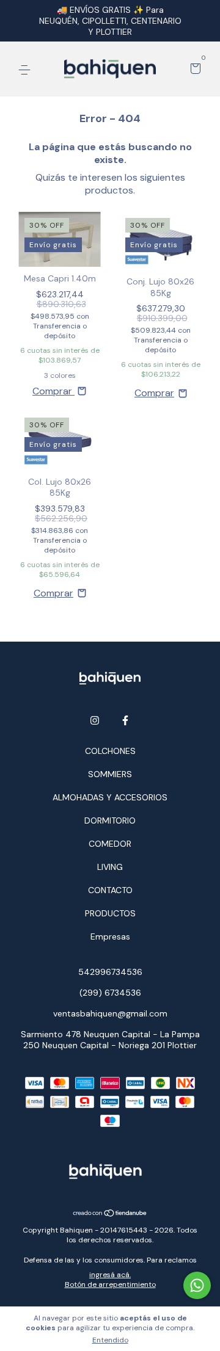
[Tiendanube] (110, 1214)
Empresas (110, 936)
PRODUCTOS (110, 913)
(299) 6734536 (110, 992)
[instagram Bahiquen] (95, 720)
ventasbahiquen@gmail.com (110, 1013)
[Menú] (26, 69)
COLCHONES (110, 750)
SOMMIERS (110, 774)
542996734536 (110, 971)
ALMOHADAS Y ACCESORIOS (110, 797)
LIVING (110, 866)
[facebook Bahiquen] (125, 720)
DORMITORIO (110, 820)
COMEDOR (110, 843)
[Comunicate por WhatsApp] (197, 1285)
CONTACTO (110, 890)
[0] (193, 69)
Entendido (110, 1340)
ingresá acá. (110, 1275)
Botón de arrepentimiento (110, 1284)
